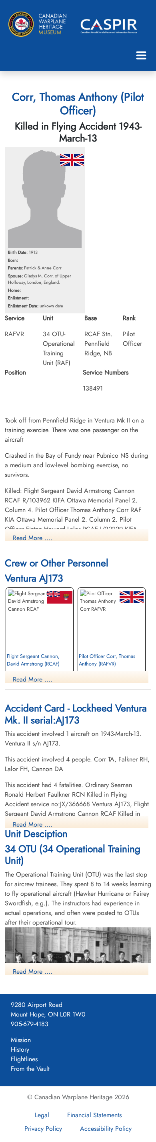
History (20, 1049)
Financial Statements (94, 1115)
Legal (42, 1115)
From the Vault (30, 1068)
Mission (21, 1039)
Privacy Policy (43, 1128)
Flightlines (24, 1059)
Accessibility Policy (106, 1128)
